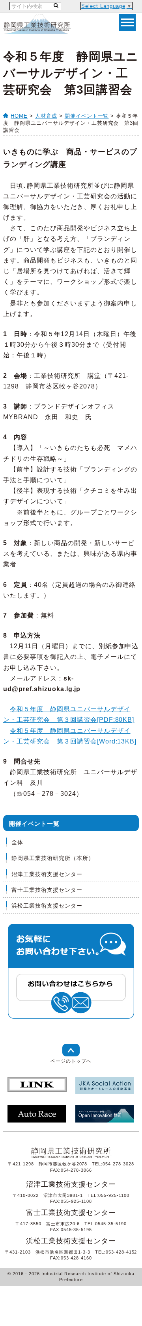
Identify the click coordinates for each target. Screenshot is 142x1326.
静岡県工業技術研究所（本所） (52, 858)
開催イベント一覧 (87, 116)
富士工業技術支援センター (46, 890)
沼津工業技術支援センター (46, 874)
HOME (19, 116)
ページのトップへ (71, 1061)
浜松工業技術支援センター (46, 905)
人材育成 (46, 116)
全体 (17, 842)
